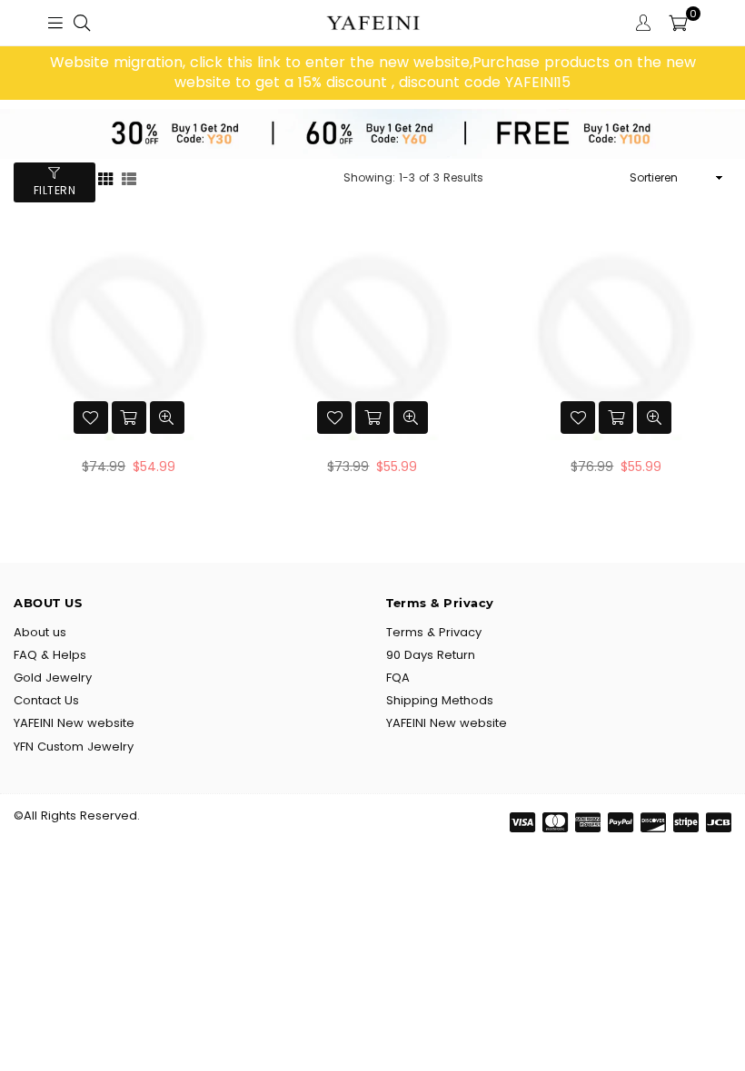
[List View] (129, 177)
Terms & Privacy (434, 632)
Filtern (55, 190)
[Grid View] (105, 177)
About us (40, 632)
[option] (372, 73)
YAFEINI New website (74, 723)
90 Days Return (430, 654)
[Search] (81, 22)
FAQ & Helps (50, 654)
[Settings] (643, 22)
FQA (398, 677)
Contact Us (46, 700)
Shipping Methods (439, 700)
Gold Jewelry (53, 677)
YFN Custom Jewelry (74, 746)
